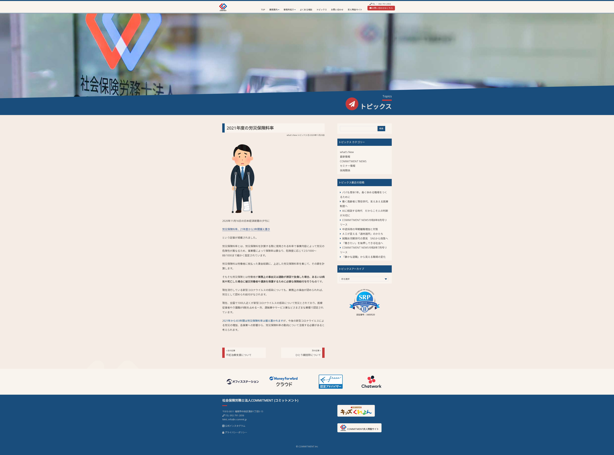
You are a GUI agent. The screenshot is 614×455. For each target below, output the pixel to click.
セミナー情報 (347, 166)
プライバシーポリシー (236, 432)
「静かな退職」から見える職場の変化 (364, 257)
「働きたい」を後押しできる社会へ (362, 243)
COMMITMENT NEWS (353, 161)
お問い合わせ (337, 9)
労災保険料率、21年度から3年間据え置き (246, 229)
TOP (263, 9)
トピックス (321, 9)
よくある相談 (306, 9)
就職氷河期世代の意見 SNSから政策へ (365, 238)
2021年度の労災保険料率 (250, 128)
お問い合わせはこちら (382, 8)
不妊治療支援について (239, 353)
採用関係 (345, 170)
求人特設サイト (355, 9)
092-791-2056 (384, 3)
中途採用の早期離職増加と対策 (360, 229)
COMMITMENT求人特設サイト (362, 429)
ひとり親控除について (308, 353)
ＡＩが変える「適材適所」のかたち (362, 234)
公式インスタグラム (235, 425)
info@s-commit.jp (237, 419)
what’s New (347, 152)
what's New (292, 135)
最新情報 (345, 156)
